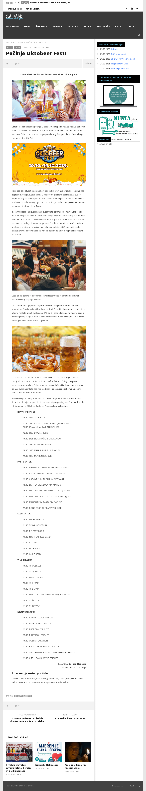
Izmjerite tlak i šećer (41, 2)
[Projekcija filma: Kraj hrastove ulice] (78, 752)
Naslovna (12, 26)
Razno (119, 26)
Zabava (57, 26)
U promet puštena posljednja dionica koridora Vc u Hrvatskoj (27, 718)
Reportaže (103, 26)
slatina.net (40, 47)
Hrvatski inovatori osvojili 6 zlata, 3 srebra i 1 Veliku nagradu (19, 768)
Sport (87, 26)
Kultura (72, 26)
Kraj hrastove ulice (119, 63)
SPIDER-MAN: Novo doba (123, 58)
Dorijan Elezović (23, 696)
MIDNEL (30, 785)
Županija (41, 26)
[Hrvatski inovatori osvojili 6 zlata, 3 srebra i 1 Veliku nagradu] (19, 752)
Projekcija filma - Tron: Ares (70, 717)
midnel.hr (63, 682)
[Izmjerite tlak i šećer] (48, 752)
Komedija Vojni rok (120, 68)
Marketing (33, 8)
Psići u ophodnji (118, 54)
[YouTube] (132, 8)
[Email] (137, 8)
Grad (25, 2)
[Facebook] (126, 8)
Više (87, 63)
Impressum (15, 8)
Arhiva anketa (106, 144)
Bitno (132, 26)
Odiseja (114, 49)
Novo (20, 42)
